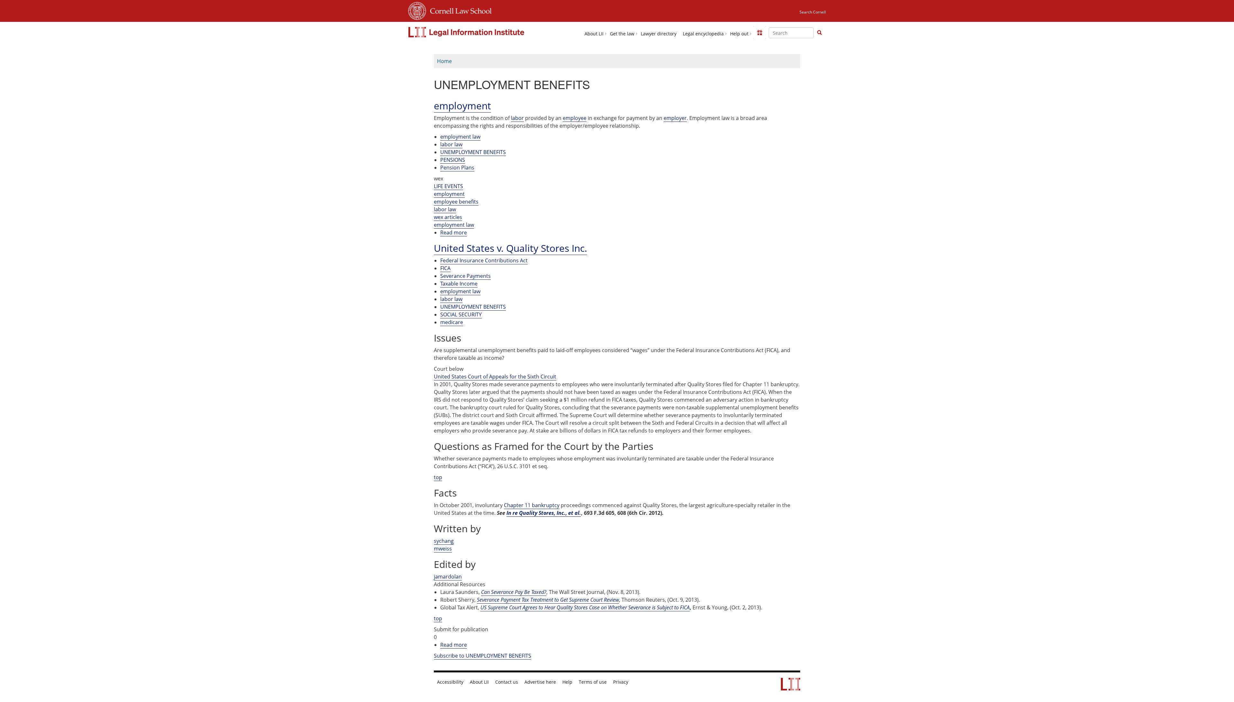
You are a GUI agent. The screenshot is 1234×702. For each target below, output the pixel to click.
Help (567, 682)
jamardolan (448, 576)
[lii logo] (467, 32)
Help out (739, 34)
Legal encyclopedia (703, 34)
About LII (594, 34)
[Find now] (819, 33)
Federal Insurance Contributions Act (484, 260)
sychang (444, 540)
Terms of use (593, 682)
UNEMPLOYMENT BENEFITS (473, 152)
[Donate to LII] (759, 32)
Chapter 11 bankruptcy (531, 505)
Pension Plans (457, 167)
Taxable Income (459, 283)
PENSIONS (452, 159)
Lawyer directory (658, 34)
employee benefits (456, 201)
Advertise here (540, 682)
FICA (445, 268)
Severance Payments (465, 275)
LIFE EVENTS (448, 186)
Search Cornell (813, 12)
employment (449, 193)
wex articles (448, 217)
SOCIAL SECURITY (461, 314)
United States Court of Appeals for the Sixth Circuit (495, 376)
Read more (453, 232)
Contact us (506, 682)
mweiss (443, 548)
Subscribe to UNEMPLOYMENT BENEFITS (482, 655)
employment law (460, 136)
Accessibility (450, 682)
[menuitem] (594, 33)
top (438, 477)
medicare (451, 322)
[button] (819, 32)
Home (444, 61)
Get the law (622, 34)
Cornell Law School (459, 10)
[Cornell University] (417, 10)
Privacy (620, 682)
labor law (451, 144)
